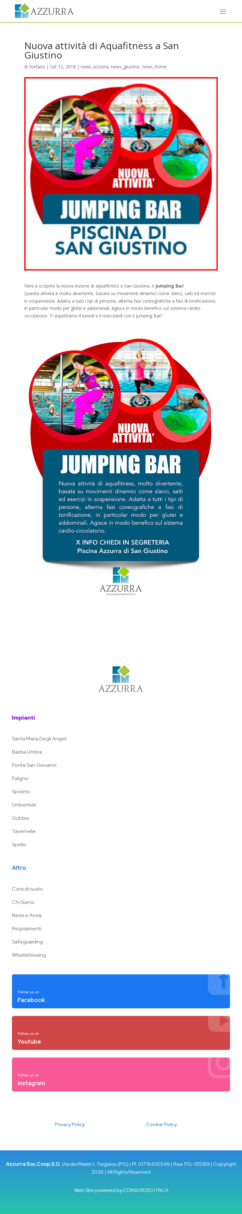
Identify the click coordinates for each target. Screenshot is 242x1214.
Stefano (37, 67)
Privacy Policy (70, 1124)
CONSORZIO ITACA (145, 1190)
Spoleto (21, 791)
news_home (154, 67)
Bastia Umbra (27, 752)
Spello (19, 844)
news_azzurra (94, 67)
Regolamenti (26, 928)
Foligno (20, 778)
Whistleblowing (29, 955)
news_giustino (125, 67)
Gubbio (20, 818)
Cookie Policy (161, 1124)
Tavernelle (24, 831)
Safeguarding (27, 941)
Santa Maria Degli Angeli (39, 738)
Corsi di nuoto (27, 889)
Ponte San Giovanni (34, 765)
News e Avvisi (27, 915)
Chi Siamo (23, 902)
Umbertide (24, 804)
